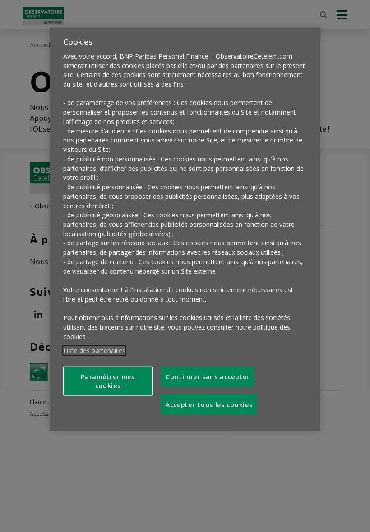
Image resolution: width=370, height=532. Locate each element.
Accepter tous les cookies (209, 404)
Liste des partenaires (94, 350)
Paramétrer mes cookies (108, 381)
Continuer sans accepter (208, 376)
